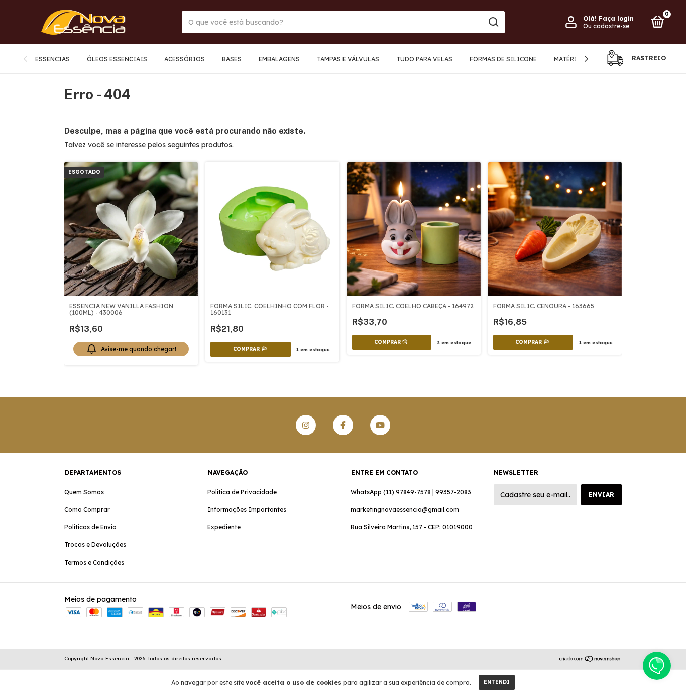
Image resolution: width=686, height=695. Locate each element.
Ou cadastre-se (606, 26)
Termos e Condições (94, 562)
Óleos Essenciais (117, 59)
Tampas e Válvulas (348, 59)
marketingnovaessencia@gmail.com (405, 509)
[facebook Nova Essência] (343, 425)
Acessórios (184, 59)
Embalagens (279, 59)
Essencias (52, 59)
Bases (232, 59)
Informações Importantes (246, 509)
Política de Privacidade (242, 492)
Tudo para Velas (424, 59)
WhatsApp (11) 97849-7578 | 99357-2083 (411, 492)
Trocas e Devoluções (95, 544)
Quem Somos (84, 492)
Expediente (224, 527)
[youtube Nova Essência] (380, 425)
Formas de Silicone (503, 59)
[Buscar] (493, 22)
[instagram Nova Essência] (306, 425)
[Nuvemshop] (590, 659)
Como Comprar (87, 509)
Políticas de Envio (90, 527)
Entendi (497, 682)
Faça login (616, 18)
